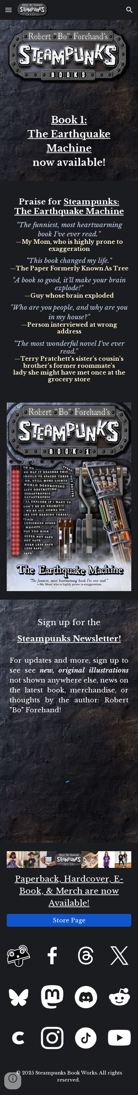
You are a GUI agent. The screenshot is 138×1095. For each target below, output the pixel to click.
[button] (8, 9)
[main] (69, 137)
